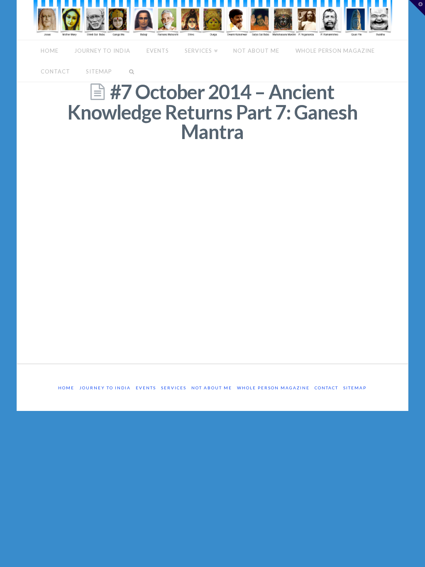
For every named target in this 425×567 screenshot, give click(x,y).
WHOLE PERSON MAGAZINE (335, 50)
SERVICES (198, 50)
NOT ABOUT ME (256, 50)
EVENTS (158, 50)
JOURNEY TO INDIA (102, 50)
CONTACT (55, 71)
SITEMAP (99, 71)
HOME (50, 50)
